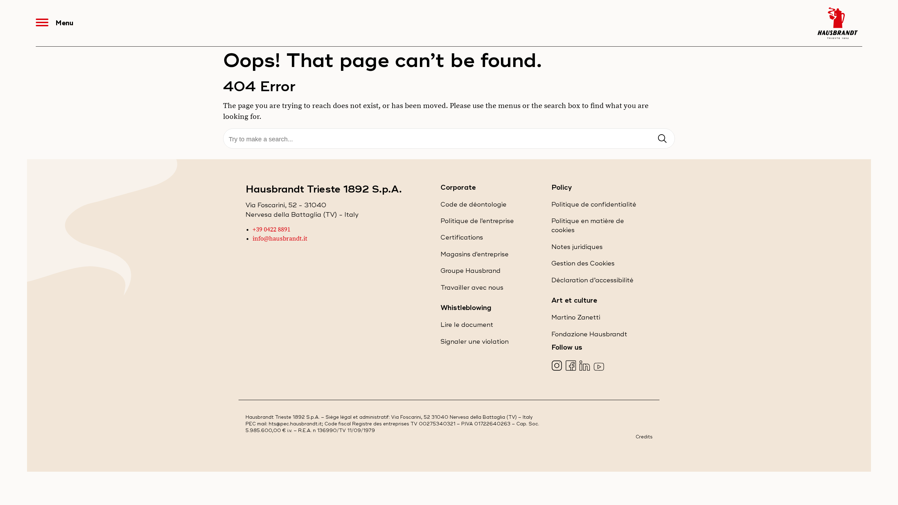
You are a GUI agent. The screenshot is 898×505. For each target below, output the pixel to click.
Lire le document (467, 326)
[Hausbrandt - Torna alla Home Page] (837, 23)
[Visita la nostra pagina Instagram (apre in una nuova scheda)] (557, 366)
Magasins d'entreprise (475, 256)
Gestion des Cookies (583, 263)
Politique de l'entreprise (477, 223)
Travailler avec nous (472, 289)
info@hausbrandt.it (280, 239)
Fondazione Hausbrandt (589, 336)
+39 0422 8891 (271, 230)
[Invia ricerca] (662, 139)
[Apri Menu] (45, 23)
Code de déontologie (474, 206)
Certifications (462, 239)
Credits (644, 437)
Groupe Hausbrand (471, 272)
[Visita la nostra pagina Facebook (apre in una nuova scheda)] (571, 366)
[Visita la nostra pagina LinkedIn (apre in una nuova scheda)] (585, 366)
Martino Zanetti (575, 319)
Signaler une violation (475, 343)
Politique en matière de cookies (587, 227)
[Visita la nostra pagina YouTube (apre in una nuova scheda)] (600, 366)
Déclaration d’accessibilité (592, 282)
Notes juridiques (577, 249)
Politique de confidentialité (593, 206)
